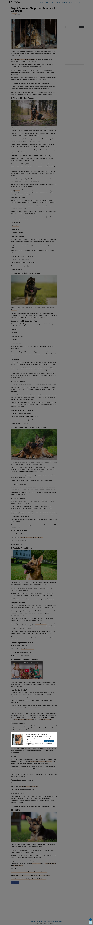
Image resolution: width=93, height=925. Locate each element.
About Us (33, 921)
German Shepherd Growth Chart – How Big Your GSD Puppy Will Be (30, 875)
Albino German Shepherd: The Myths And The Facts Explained (28, 879)
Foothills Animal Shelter (27, 649)
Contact (60, 921)
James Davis (14, 13)
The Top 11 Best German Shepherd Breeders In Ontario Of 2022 (29, 872)
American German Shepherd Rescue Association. (32, 471)
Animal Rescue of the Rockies (29, 786)
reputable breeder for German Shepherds (23, 857)
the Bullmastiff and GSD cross (24, 719)
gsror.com (17, 190)
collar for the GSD (36, 863)
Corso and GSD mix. (46, 719)
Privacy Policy (39, 921)
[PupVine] (20, 2)
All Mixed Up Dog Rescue (28, 262)
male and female (24, 59)
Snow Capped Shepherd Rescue (30, 416)
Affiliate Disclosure (53, 921)
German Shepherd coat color (43, 508)
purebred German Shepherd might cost (41, 761)
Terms (45, 921)
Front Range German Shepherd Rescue (31, 537)
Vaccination (15, 226)
